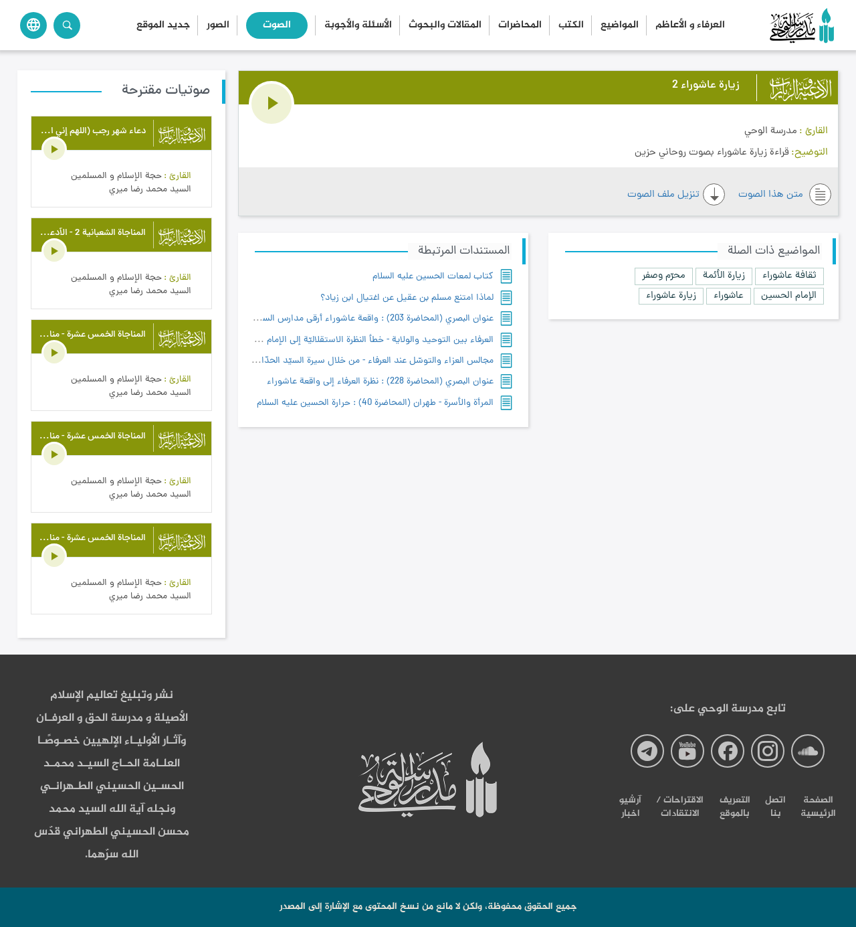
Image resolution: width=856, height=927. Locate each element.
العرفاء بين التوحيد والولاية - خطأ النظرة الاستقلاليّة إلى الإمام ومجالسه (363, 340)
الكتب (571, 25)
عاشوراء (729, 296)
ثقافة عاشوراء (789, 276)
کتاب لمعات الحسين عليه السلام (433, 277)
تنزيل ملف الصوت (663, 195)
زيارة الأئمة (724, 276)
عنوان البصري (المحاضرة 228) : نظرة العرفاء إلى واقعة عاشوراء (380, 382)
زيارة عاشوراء (671, 296)
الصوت (277, 25)
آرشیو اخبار (630, 806)
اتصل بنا (775, 806)
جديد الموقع (163, 25)
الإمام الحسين (789, 296)
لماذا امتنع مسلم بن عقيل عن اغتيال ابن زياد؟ (407, 298)
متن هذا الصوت (772, 195)
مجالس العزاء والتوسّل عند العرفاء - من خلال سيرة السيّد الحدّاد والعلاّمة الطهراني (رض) (331, 361)
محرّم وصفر (663, 276)
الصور (218, 25)
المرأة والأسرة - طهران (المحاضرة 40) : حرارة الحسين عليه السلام (375, 403)
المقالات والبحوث (445, 25)
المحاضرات (520, 25)
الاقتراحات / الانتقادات (680, 806)
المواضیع (620, 25)
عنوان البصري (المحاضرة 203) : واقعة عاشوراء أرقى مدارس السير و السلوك (356, 319)
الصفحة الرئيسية (818, 806)
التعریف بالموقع (735, 806)
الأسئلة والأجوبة (358, 25)
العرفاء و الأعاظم (690, 25)
